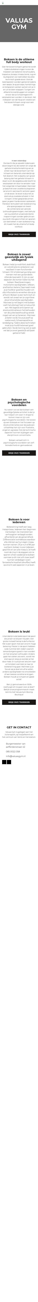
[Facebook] (9, 762)
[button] (34, 2)
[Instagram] (4, 762)
